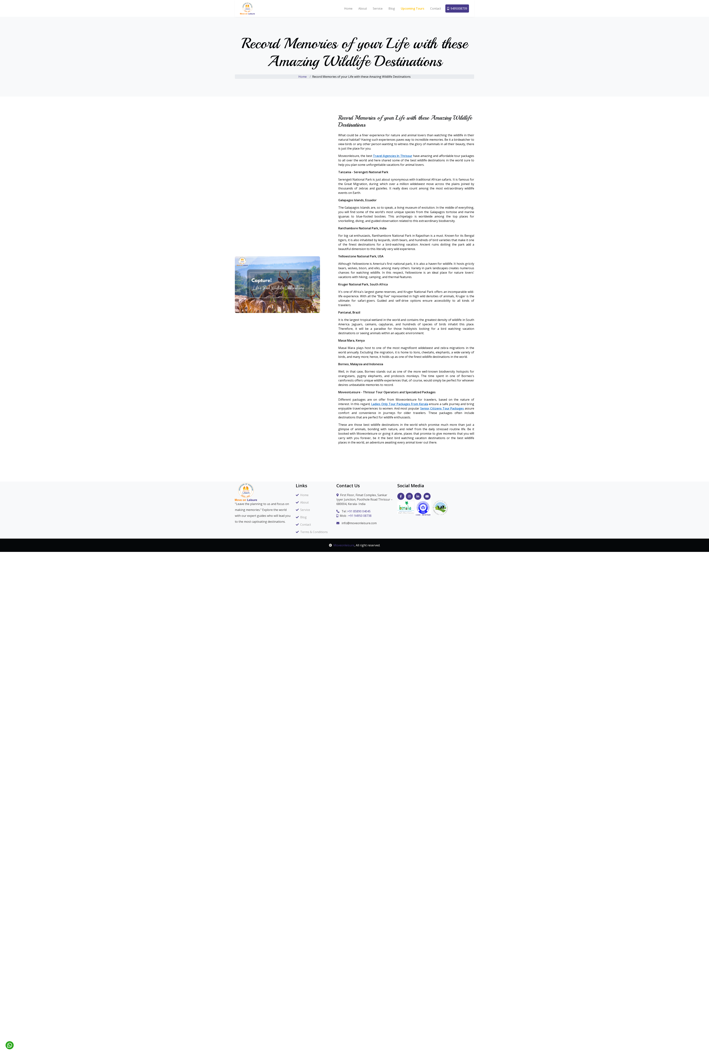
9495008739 (459, 8)
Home (348, 8)
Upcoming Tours (412, 8)
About (362, 8)
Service (378, 8)
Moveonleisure (343, 545)
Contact (435, 8)
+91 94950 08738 (359, 516)
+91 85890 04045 (359, 511)
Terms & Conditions (314, 532)
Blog (391, 8)
